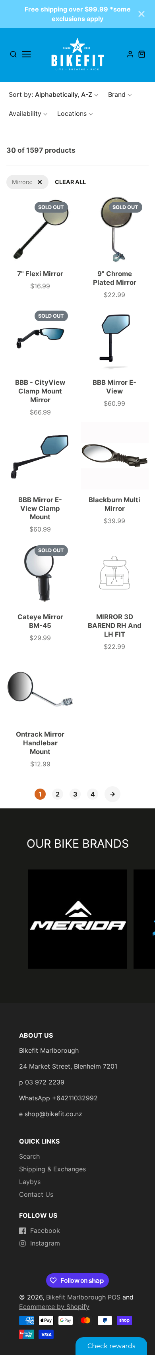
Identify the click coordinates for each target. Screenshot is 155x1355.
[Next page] (112, 794)
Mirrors (15, 179)
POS (114, 1297)
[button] (54, 94)
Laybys (30, 1182)
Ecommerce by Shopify (54, 1307)
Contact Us (36, 1194)
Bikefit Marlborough (76, 1297)
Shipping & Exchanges (52, 1169)
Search (29, 1156)
